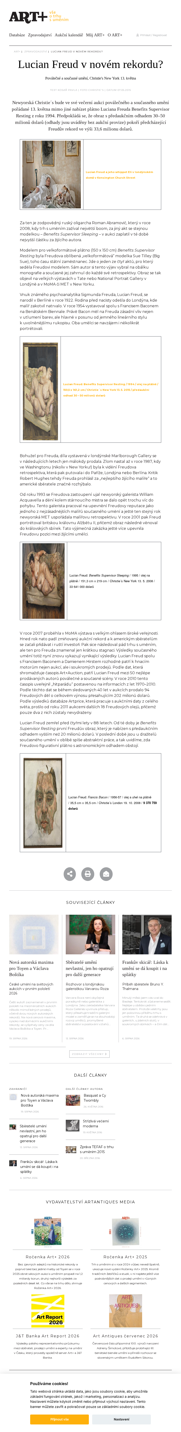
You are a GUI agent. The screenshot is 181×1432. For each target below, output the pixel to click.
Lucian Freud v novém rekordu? (77, 51)
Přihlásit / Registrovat (153, 35)
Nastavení (121, 1419)
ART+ (17, 51)
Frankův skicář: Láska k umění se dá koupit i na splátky (145, 968)
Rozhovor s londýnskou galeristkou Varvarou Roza (87, 986)
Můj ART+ (95, 35)
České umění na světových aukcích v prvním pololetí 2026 (31, 988)
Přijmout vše (59, 1419)
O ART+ (115, 35)
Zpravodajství (40, 35)
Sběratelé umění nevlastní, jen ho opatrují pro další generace (90, 968)
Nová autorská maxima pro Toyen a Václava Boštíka (31, 968)
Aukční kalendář (69, 35)
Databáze (17, 35)
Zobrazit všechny (88, 1054)
